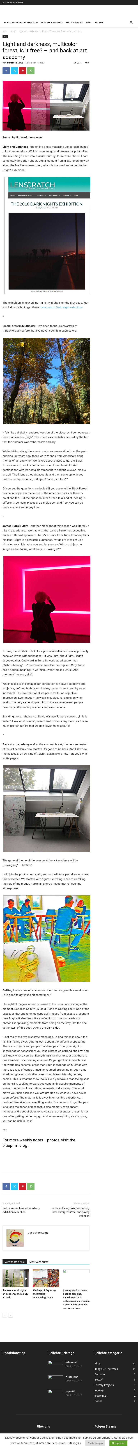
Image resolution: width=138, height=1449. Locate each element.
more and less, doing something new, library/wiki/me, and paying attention (70, 1212)
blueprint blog (15, 1145)
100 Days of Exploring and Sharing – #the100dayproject (44, 1294)
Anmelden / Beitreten (13, 2)
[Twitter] (14, 70)
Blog (88, 22)
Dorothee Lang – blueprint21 (21, 22)
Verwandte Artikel (15, 1262)
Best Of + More (74, 22)
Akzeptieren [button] (118, 1443)
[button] (131, 22)
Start (5, 31)
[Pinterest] (22, 70)
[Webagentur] (56, 1380)
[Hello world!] (56, 1366)
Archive (99, 22)
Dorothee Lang (15, 62)
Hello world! (71, 1362)
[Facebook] (6, 70)
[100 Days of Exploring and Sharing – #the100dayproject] (46, 1278)
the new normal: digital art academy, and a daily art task (15, 1294)
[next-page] (10, 1315)
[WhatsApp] (30, 70)
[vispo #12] (56, 1395)
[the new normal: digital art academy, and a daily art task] (16, 1278)
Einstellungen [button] (95, 1443)
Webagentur (72, 1377)
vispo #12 (70, 1391)
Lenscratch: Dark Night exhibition (61, 307)
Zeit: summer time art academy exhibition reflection (21, 1210)
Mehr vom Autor (38, 1262)
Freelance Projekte (52, 22)
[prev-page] (5, 1315)
